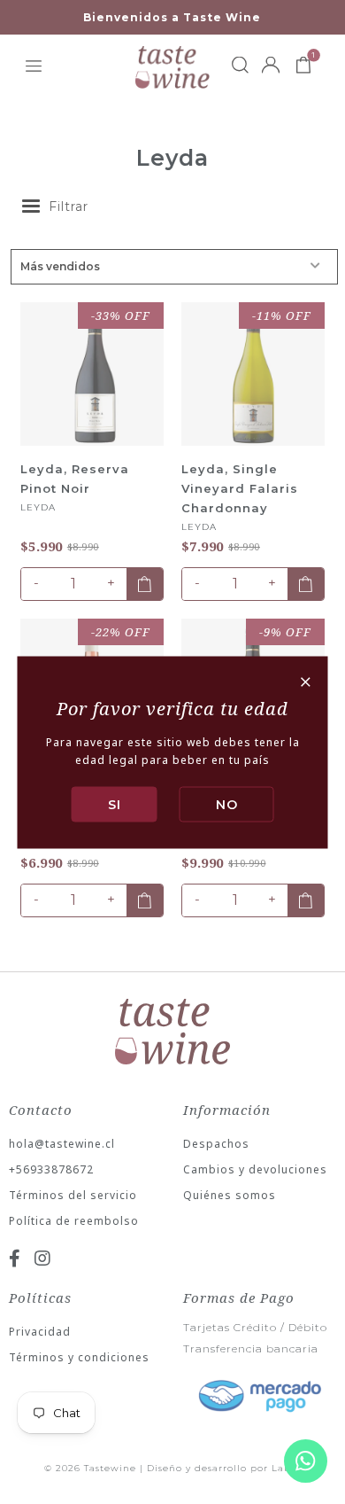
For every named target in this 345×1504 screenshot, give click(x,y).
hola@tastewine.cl (62, 1143)
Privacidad (40, 1331)
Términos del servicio (73, 1195)
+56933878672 (51, 1169)
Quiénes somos (229, 1195)
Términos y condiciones (79, 1357)
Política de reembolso (74, 1220)
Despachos (216, 1143)
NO (227, 804)
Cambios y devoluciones (255, 1169)
